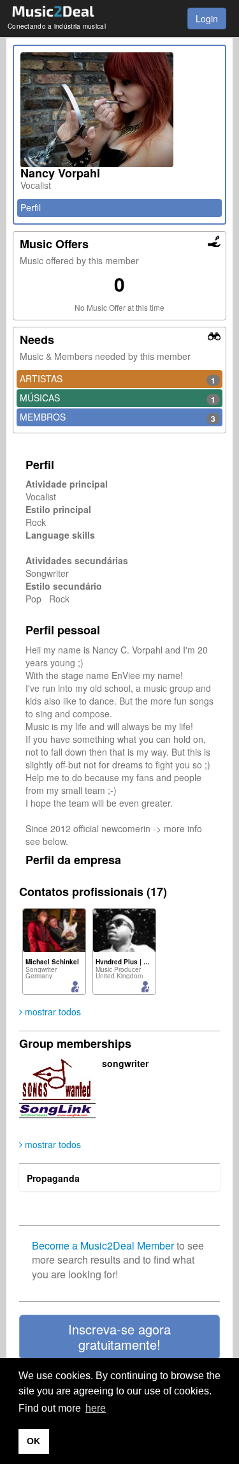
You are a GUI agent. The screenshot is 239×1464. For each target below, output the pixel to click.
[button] (119, 1337)
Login (207, 18)
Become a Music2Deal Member (103, 1245)
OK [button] (33, 1441)
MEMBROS (117, 417)
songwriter (125, 1063)
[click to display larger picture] (119, 109)
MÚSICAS (117, 398)
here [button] (95, 1408)
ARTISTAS (117, 379)
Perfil (30, 207)
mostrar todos (51, 1011)
